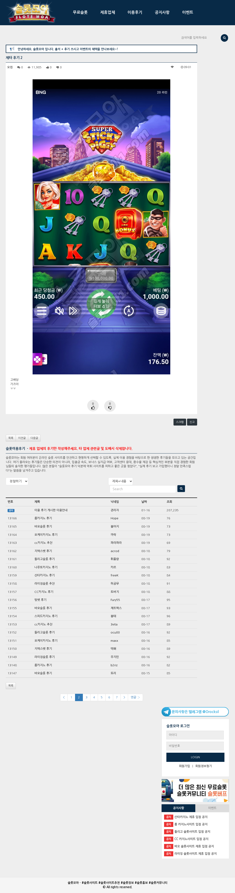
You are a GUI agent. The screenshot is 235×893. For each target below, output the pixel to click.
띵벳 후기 (40, 599)
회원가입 (184, 766)
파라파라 (116, 542)
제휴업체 (107, 12)
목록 (10, 438)
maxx (114, 640)
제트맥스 (116, 608)
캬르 (113, 567)
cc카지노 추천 (43, 542)
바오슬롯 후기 (43, 526)
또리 (113, 673)
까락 (113, 534)
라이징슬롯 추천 (44, 583)
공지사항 (162, 12)
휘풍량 (115, 559)
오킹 (10, 67)
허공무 (115, 583)
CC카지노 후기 (43, 591)
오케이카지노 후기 (45, 534)
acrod (115, 551)
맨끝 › (135, 697)
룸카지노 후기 (43, 518)
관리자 (115, 510)
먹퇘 (113, 648)
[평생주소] (195, 790)
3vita (114, 624)
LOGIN (195, 757)
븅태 (113, 616)
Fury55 (115, 599)
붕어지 (115, 526)
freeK (114, 575)
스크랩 (180, 422)
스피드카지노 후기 (45, 616)
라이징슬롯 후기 (44, 656)
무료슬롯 (80, 12)
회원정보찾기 (203, 766)
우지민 (115, 656)
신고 (192, 422)
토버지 (115, 591)
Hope (114, 518)
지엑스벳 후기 (43, 551)
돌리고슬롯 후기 (44, 559)
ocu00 (115, 632)
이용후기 (135, 12)
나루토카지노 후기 (45, 567)
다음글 (34, 438)
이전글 (22, 438)
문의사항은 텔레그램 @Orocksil (195, 711)
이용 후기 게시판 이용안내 (50, 510)
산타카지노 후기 (44, 575)
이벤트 (187, 12)
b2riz (114, 665)
